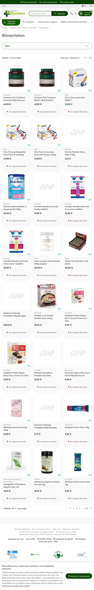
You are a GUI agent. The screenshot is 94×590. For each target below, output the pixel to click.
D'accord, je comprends (78, 576)
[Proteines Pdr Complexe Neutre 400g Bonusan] (47, 78)
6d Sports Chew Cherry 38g (77, 427)
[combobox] (40, 13)
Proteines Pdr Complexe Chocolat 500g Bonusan (14, 98)
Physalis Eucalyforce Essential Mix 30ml (43, 374)
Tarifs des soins (45, 541)
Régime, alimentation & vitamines (74, 21)
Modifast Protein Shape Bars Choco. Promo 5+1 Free (16, 374)
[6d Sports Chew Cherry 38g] (77, 407)
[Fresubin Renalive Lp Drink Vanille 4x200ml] (47, 187)
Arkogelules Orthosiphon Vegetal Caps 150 (14, 485)
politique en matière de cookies (16, 585)
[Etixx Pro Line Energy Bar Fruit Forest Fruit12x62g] (16, 132)
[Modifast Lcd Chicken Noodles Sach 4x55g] (47, 296)
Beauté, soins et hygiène (47, 21)
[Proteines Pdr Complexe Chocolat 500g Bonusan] (16, 78)
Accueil (4, 27)
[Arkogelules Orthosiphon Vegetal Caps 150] (16, 462)
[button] (47, 46)
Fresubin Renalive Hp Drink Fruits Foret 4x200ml (77, 207)
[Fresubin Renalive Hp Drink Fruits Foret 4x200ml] (77, 187)
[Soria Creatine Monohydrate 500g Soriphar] (47, 241)
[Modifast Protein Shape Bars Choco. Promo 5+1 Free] (16, 353)
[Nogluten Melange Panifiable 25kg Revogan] (16, 296)
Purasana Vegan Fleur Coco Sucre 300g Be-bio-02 (77, 374)
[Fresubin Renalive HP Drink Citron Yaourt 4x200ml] (16, 241)
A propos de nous (16, 538)
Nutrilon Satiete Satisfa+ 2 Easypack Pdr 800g (15, 207)
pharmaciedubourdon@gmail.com (40, 532)
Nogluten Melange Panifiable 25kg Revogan (15, 314)
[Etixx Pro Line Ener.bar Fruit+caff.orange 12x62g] (47, 132)
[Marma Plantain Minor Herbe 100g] (77, 132)
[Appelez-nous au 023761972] (71, 13)
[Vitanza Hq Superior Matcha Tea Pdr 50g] (47, 462)
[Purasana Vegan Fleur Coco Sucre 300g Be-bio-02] (77, 353)
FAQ (56, 541)
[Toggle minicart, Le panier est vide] (81, 13)
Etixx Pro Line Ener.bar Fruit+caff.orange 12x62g (45, 153)
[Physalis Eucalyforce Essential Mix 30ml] (47, 353)
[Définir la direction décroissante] (90, 58)
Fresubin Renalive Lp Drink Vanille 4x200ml (46, 207)
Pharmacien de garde (63, 538)
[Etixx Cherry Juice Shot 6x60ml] (77, 78)
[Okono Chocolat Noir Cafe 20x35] (77, 241)
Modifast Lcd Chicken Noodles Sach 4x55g (43, 316)
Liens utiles (30, 538)
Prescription (80, 538)
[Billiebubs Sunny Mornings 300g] (16, 407)
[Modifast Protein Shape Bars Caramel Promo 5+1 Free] (77, 296)
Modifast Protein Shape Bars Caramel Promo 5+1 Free (76, 318)
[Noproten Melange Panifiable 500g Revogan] (47, 407)
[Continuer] (90, 508)
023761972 (75, 529)
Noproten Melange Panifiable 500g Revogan (45, 426)
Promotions (29, 21)
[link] (70, 508)
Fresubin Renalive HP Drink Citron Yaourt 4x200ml (16, 262)
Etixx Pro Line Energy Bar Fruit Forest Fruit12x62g (15, 153)
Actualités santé (44, 538)
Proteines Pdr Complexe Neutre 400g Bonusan (45, 98)
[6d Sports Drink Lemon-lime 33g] (77, 462)
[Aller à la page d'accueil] (14, 13)
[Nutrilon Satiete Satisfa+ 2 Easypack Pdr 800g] (16, 187)
